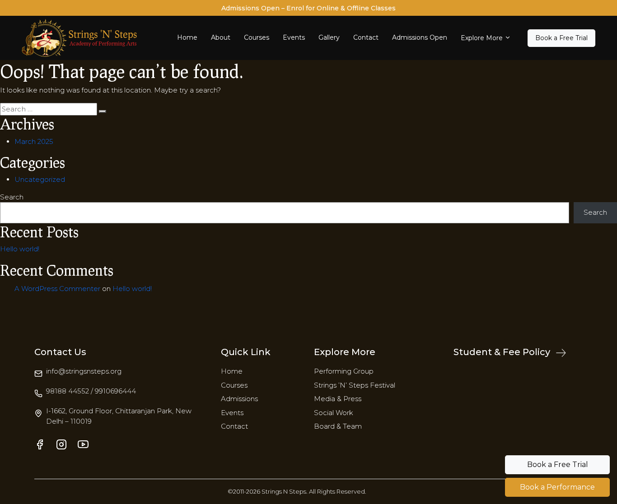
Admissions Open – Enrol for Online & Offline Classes (308, 8)
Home (187, 37)
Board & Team (338, 426)
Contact (366, 37)
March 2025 (33, 141)
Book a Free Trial (561, 38)
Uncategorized (39, 179)
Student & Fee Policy (502, 352)
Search (11, 197)
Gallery (329, 37)
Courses (256, 37)
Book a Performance (557, 487)
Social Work (333, 412)
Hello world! (19, 249)
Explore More (482, 38)
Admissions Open (419, 37)
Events (294, 37)
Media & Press (337, 398)
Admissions (239, 398)
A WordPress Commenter (57, 288)
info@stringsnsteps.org (84, 371)
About (220, 37)
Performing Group (344, 371)
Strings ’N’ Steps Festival (354, 385)
